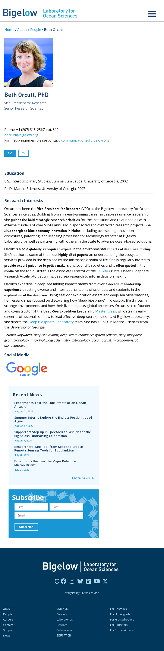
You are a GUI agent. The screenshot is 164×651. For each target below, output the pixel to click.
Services (62, 625)
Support (8, 630)
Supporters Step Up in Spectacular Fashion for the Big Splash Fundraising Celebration (52, 434)
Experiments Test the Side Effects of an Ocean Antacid (50, 404)
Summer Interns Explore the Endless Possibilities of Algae (53, 419)
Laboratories (65, 619)
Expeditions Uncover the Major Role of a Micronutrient (45, 463)
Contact (8, 625)
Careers (8, 619)
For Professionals (121, 630)
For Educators (119, 625)
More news (81, 478)
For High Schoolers (122, 619)
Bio (10, 153)
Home (9, 29)
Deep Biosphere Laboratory (51, 322)
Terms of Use (90, 593)
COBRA (102, 271)
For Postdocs (118, 609)
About (22, 29)
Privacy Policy (71, 593)
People (35, 29)
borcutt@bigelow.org (21, 135)
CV (23, 153)
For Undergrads (120, 614)
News (6, 635)
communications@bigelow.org (85, 140)
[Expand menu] (152, 13)
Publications (64, 630)
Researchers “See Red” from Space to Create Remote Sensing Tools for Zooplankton (48, 448)
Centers (62, 614)
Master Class (105, 311)
